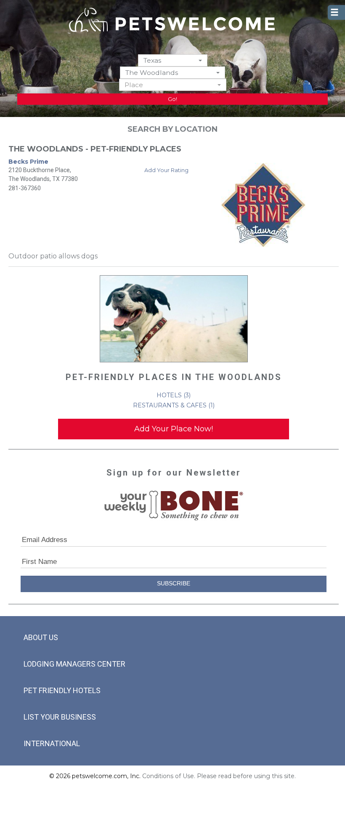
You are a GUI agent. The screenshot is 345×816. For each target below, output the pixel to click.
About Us (41, 637)
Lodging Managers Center (74, 663)
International (52, 743)
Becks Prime (28, 161)
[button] (172, 60)
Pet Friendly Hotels (62, 690)
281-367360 (24, 188)
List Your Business (60, 716)
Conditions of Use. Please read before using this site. (219, 776)
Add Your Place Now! (173, 428)
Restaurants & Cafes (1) (174, 405)
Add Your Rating (166, 170)
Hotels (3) (174, 395)
